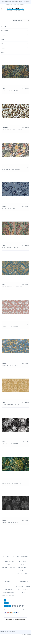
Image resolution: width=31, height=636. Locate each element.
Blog (8, 586)
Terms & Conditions (26, 634)
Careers (22, 570)
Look (6, 18)
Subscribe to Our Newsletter (15, 619)
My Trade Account (8, 561)
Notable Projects (8, 592)
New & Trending (23, 589)
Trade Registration (8, 567)
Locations (22, 561)
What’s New (8, 589)
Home (2, 18)
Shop (8, 564)
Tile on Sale (22, 592)
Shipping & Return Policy (22, 575)
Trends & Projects (8, 596)
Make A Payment (23, 567)
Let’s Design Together (23, 586)
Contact (22, 564)
